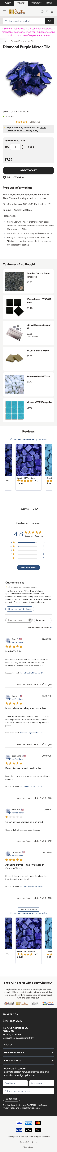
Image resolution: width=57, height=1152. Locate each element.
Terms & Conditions (28, 1142)
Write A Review (28, 567)
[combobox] (40, 627)
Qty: (6, 147)
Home (5, 41)
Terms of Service (26, 1108)
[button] (7, 3)
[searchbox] (17, 620)
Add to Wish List (15, 177)
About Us (7, 1044)
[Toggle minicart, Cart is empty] (52, 11)
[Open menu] (4, 11)
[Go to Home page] (17, 11)
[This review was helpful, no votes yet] (43, 684)
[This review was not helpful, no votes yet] (49, 684)
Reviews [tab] (24, 509)
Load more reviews (28, 909)
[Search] (49, 21)
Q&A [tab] (35, 508)
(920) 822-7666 (12, 1021)
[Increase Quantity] (23, 145)
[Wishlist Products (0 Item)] (47, 11)
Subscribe (11, 1098)
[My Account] (42, 11)
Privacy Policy (28, 1147)
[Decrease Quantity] (23, 148)
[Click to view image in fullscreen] (28, 79)
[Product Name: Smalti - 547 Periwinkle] (28, 467)
